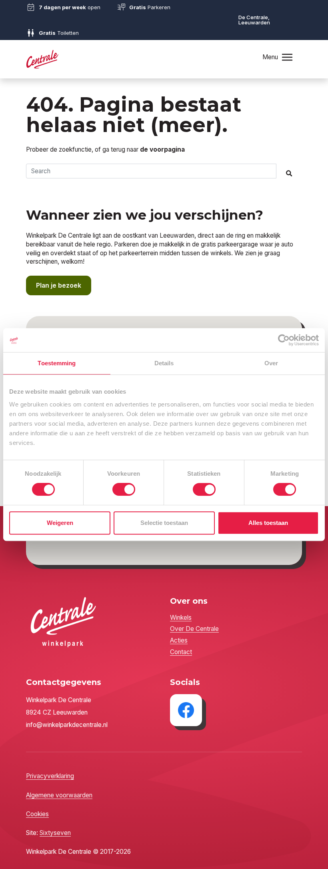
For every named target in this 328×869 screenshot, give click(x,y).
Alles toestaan (268, 522)
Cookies (37, 814)
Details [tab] (164, 363)
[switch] (123, 489)
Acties (179, 640)
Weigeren (60, 522)
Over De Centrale (194, 629)
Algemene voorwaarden (59, 795)
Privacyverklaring (50, 776)
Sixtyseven (55, 833)
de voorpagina (162, 149)
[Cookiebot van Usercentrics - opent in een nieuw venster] (284, 340)
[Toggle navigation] (287, 57)
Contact (181, 652)
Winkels (181, 617)
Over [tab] (271, 363)
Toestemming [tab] (57, 363)
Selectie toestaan (164, 522)
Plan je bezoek (58, 285)
